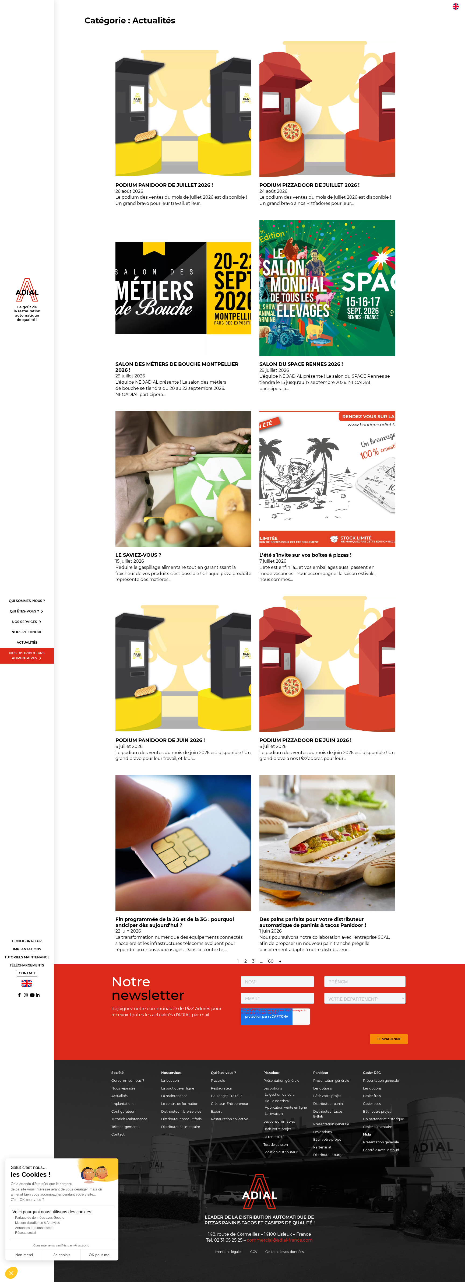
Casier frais (372, 1096)
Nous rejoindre (27, 632)
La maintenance (174, 1096)
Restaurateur (221, 1088)
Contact (27, 973)
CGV (253, 1252)
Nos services (25, 622)
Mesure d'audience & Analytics (37, 1223)
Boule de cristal (277, 1101)
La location (170, 1080)
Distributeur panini (328, 1104)
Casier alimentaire (377, 1127)
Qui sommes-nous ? (27, 601)
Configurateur (27, 941)
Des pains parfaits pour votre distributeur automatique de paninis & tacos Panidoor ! (312, 922)
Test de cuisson (275, 1145)
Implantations (27, 949)
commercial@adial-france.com (280, 1240)
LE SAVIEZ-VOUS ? (138, 555)
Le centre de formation (179, 1104)
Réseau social (25, 1233)
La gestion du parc (280, 1094)
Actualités (27, 642)
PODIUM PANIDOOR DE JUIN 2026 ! (160, 740)
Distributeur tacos (328, 1111)
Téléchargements (27, 965)
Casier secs (372, 1104)
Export (216, 1111)
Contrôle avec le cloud (381, 1150)
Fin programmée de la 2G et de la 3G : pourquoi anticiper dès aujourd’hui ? (174, 922)
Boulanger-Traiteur (226, 1096)
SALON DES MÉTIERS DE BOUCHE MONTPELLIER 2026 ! (176, 367)
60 (271, 961)
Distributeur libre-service (181, 1111)
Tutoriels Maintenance (27, 957)
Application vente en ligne (286, 1107)
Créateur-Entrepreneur (229, 1104)
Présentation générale (281, 1080)
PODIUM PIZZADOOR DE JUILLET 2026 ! (309, 185)
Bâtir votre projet (277, 1129)
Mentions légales (228, 1252)
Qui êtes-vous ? (25, 611)
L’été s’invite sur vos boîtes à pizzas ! (305, 555)
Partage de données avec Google (39, 1218)
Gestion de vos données (284, 1252)
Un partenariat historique (383, 1119)
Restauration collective (229, 1119)
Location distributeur (280, 1152)
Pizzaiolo (218, 1080)
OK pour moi (99, 1255)
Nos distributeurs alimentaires (27, 655)
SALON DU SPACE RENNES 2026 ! (301, 364)
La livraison (274, 1114)
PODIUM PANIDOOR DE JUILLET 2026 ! (164, 185)
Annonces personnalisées (34, 1228)
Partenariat (322, 1147)
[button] (11, 1272)
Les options (272, 1088)
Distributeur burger (329, 1155)
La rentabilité (273, 1137)
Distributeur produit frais (181, 1119)
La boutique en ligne (177, 1088)
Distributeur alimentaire (180, 1127)
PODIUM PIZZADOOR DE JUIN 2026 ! (305, 740)
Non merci (24, 1255)
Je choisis (62, 1255)
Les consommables (279, 1121)
